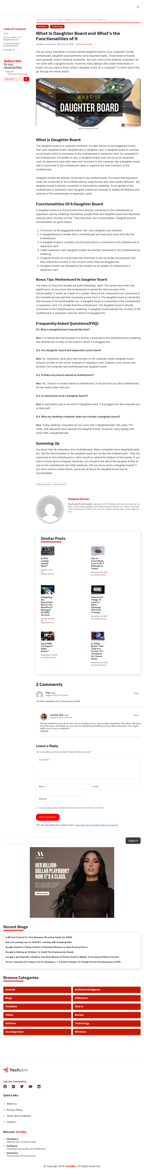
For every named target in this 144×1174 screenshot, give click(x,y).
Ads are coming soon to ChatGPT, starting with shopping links (38, 942)
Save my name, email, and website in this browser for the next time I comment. (71, 808)
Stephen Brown (85, 44)
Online (9, 1015)
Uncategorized (14, 1031)
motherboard (60, 484)
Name (42, 786)
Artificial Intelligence (87, 989)
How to (79, 1006)
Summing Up (9, 49)
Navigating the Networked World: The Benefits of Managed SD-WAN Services (46, 606)
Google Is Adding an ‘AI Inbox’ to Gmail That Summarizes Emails (39, 952)
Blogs (8, 998)
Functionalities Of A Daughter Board (12, 38)
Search (133, 840)
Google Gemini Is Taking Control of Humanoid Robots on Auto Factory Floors (46, 947)
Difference (81, 998)
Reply (136, 693)
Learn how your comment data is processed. (96, 825)
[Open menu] (138, 7)
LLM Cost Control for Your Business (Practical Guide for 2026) (38, 937)
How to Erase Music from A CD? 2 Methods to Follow (97, 563)
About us (12, 1103)
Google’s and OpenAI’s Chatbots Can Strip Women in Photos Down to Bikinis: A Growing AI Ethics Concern (62, 957)
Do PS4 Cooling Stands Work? (45, 562)
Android (10, 989)
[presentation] (47, 550)
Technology (57, 26)
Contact (11, 1122)
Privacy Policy (14, 1110)
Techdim (70, 1166)
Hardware (42, 26)
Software (10, 1023)
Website (43, 799)
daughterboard (44, 484)
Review (79, 1015)
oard (5, 33)
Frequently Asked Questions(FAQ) (11, 44)
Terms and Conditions (19, 1116)
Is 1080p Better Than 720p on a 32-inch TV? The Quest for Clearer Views (97, 651)
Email (96, 786)
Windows (80, 1031)
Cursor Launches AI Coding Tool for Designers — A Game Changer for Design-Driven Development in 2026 (63, 962)
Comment (44, 759)
